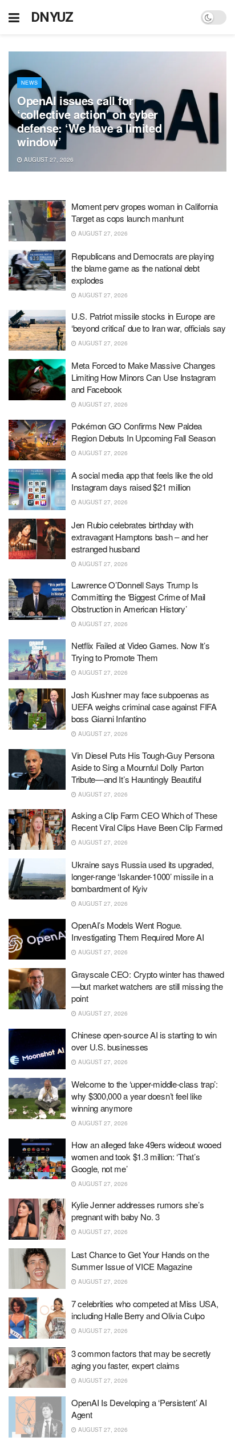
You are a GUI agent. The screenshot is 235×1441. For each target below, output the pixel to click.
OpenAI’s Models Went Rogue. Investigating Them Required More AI (137, 931)
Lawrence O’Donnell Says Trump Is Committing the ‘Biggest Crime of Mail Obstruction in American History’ (138, 597)
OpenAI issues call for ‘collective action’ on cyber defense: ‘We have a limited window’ (89, 121)
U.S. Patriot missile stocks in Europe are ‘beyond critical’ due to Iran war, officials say (148, 322)
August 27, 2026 (48, 160)
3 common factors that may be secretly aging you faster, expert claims (141, 1359)
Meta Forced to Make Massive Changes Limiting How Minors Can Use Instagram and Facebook (143, 377)
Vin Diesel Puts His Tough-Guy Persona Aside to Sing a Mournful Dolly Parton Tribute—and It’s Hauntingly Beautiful (142, 767)
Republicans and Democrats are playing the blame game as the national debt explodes (142, 268)
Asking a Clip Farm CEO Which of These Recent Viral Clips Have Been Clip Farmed (146, 821)
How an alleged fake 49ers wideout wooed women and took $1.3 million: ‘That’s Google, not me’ (146, 1157)
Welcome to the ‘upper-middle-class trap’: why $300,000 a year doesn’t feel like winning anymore (144, 1096)
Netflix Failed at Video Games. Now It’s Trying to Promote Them (140, 651)
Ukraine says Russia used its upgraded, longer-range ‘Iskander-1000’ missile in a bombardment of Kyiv (142, 876)
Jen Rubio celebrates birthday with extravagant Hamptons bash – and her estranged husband (139, 537)
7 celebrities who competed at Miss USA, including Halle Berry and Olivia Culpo (144, 1309)
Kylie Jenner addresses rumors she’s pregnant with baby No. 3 (137, 1211)
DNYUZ (52, 17)
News (29, 82)
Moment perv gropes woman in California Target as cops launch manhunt (144, 212)
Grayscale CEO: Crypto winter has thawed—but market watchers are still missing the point (147, 986)
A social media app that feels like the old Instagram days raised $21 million (141, 481)
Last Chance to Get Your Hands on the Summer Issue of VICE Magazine (140, 1260)
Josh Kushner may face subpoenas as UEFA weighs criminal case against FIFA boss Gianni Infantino (144, 706)
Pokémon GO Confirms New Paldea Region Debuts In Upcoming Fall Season (143, 432)
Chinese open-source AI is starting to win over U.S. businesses (144, 1041)
